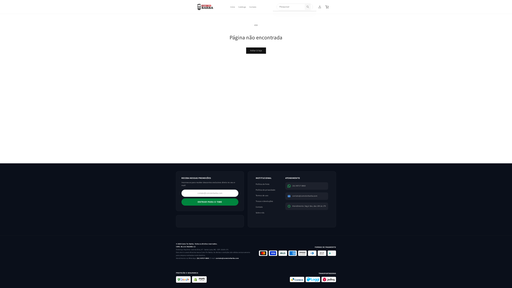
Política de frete (262, 184)
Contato (259, 207)
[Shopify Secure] (199, 279)
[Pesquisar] (308, 7)
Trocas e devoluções (264, 201)
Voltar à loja (256, 50)
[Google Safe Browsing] (183, 279)
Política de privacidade (265, 190)
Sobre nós (260, 212)
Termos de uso (262, 195)
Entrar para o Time (210, 202)
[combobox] (295, 7)
